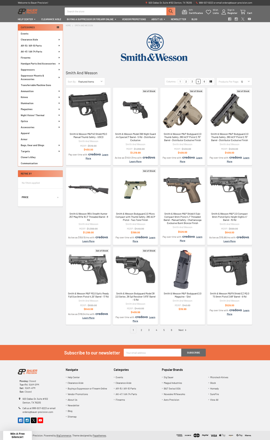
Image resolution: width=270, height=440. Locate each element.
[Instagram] (236, 19)
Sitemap (72, 416)
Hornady (214, 388)
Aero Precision (171, 399)
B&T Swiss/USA (172, 388)
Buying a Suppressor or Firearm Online (90, 19)
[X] (243, 19)
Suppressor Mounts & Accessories (32, 77)
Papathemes (99, 435)
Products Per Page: (229, 81)
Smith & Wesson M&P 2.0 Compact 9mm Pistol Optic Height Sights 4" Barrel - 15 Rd (229, 216)
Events (24, 33)
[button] (40, 197)
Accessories (27, 127)
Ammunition (27, 91)
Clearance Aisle (51, 19)
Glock (213, 382)
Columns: (171, 81)
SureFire (214, 394)
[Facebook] (229, 19)
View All (214, 399)
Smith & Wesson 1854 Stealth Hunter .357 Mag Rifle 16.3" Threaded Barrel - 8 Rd (88, 216)
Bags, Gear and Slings (32, 145)
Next (181, 329)
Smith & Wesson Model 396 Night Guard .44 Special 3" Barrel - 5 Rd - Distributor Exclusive (135, 137)
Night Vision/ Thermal (32, 115)
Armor (24, 139)
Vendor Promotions (134, 19)
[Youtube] (249, 19)
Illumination (27, 103)
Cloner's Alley (28, 157)
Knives (24, 97)
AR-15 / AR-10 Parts (31, 45)
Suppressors (28, 69)
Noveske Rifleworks (174, 394)
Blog (194, 19)
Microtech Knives (219, 377)
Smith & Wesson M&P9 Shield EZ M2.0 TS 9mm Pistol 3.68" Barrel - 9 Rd (229, 295)
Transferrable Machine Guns (36, 85)
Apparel (25, 133)
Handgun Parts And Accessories (38, 63)
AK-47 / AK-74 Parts (31, 51)
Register (232, 12)
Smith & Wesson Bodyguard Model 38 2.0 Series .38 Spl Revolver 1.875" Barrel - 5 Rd (135, 296)
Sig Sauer (168, 377)
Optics (24, 121)
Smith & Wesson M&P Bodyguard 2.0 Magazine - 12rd (182, 295)
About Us (156, 19)
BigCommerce (63, 435)
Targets (25, 151)
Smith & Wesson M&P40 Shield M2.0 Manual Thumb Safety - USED (88, 135)
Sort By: (72, 81)
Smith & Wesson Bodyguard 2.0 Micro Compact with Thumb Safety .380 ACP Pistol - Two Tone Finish (135, 216)
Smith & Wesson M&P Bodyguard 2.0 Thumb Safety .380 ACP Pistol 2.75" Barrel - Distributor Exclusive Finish (182, 137)
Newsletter (178, 19)
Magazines (26, 109)
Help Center (25, 19)
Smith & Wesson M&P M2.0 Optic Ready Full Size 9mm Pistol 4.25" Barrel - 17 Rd (88, 295)
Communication (29, 163)
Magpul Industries (173, 382)
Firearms (25, 57)
